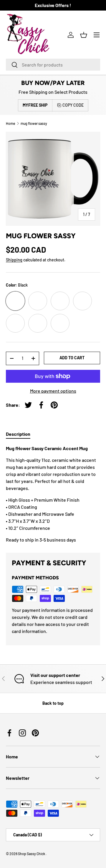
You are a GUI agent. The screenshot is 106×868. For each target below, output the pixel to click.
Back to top (53, 703)
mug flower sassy (34, 123)
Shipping (14, 259)
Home (10, 123)
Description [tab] (18, 434)
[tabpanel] (53, 494)
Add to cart (72, 357)
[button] (83, 34)
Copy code (73, 105)
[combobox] (53, 65)
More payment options (53, 391)
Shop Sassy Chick (32, 854)
